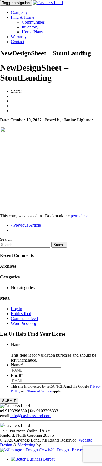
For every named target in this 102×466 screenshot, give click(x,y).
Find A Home (22, 17)
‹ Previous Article (26, 225)
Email (17, 375)
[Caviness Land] (48, 2)
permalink (79, 216)
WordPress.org (23, 323)
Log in (16, 308)
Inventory (30, 27)
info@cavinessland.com (30, 415)
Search (6, 239)
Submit (59, 245)
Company (19, 12)
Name (16, 344)
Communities (33, 22)
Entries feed (21, 313)
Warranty (19, 36)
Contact (17, 41)
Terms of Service (39, 391)
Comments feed (24, 318)
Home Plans (32, 32)
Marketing (26, 445)
